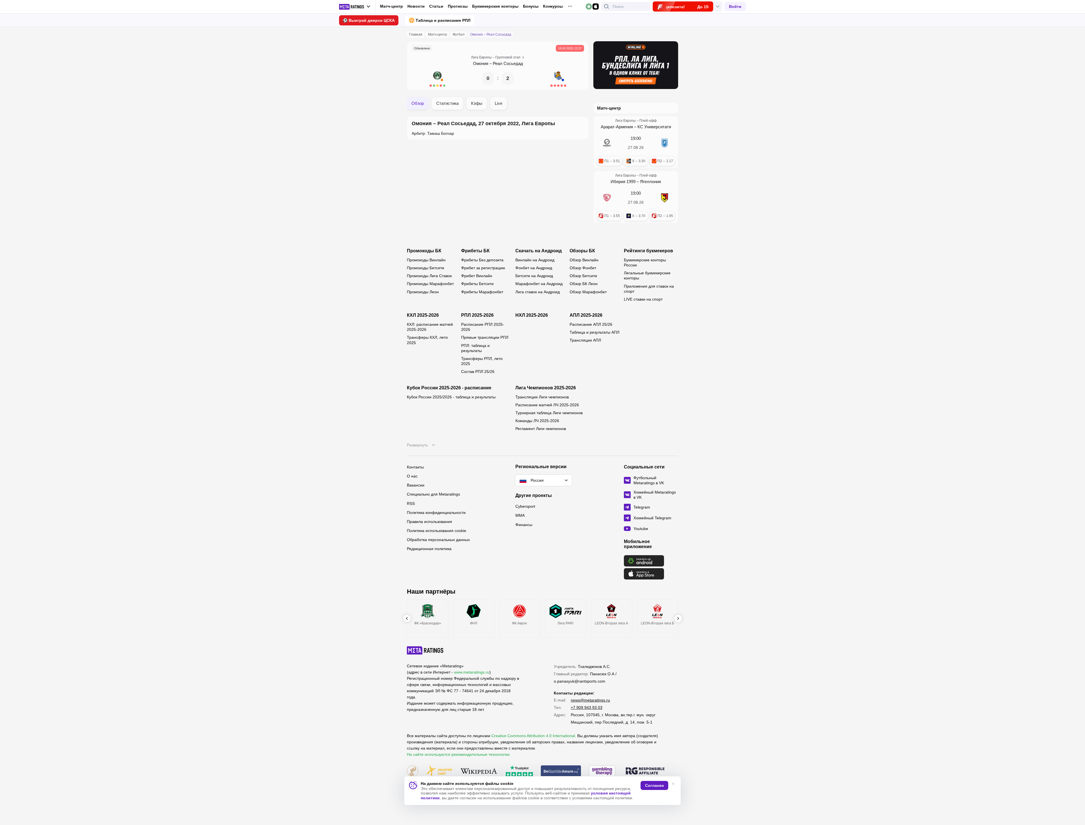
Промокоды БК (424, 251)
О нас (412, 476)
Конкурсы (553, 6)
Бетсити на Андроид (534, 275)
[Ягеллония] (664, 197)
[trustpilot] (519, 771)
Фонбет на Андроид (533, 268)
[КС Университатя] (664, 143)
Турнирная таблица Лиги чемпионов (549, 413)
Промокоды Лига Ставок (429, 275)
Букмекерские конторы (495, 6)
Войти (735, 6)
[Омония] (437, 78)
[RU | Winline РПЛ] (635, 65)
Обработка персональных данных (438, 539)
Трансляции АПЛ (585, 340)
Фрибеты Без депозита (482, 260)
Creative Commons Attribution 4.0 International (533, 735)
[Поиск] (606, 6)
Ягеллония (650, 181)
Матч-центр (391, 6)
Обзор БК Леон (584, 283)
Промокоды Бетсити (425, 268)
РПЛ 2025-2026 (477, 315)
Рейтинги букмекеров (648, 251)
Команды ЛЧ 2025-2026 (537, 420)
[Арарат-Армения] (607, 143)
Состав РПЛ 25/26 (477, 371)
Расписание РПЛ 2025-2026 (482, 327)
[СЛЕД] (678, 618)
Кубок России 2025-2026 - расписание (449, 388)
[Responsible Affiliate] (645, 771)
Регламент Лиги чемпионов (540, 428)
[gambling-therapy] (602, 771)
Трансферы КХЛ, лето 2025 (427, 340)
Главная (415, 34)
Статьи (436, 6)
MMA (520, 515)
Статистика (447, 103)
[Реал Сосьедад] (558, 78)
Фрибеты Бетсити (477, 283)
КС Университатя (654, 126)
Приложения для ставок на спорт (649, 289)
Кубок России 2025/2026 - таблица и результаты (451, 397)
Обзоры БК (582, 251)
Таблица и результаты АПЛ (594, 332)
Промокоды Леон (423, 292)
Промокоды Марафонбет (430, 283)
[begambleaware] (561, 771)
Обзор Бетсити (583, 275)
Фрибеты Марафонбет (482, 292)
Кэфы (476, 103)
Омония (480, 63)
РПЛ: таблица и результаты (475, 348)
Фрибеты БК (475, 251)
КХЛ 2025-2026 (423, 315)
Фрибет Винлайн (476, 275)
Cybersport (525, 506)
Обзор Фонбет (583, 268)
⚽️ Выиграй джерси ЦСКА (369, 20)
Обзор (417, 103)
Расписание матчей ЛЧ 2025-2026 (547, 405)
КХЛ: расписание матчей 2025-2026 (430, 327)
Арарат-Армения (617, 126)
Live (498, 103)
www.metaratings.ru (471, 672)
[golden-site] (439, 771)
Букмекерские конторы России (645, 262)
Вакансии (415, 485)
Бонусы (531, 6)
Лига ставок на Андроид (537, 292)
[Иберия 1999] (607, 197)
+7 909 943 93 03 (586, 707)
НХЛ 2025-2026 (531, 315)
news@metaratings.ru (590, 700)
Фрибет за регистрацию (483, 268)
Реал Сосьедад (508, 63)
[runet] (412, 771)
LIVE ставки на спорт (643, 299)
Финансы (523, 524)
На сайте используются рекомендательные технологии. (459, 754)
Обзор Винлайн (584, 260)
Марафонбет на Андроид (539, 283)
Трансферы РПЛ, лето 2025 (482, 361)
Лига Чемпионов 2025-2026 (545, 388)
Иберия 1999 (623, 181)
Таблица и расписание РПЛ (443, 20)
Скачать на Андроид (538, 251)
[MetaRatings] (425, 650)
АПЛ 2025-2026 (586, 315)
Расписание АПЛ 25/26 (591, 324)
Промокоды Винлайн (426, 260)
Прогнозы (458, 6)
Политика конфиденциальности (436, 512)
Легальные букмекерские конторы (647, 275)
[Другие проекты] (355, 7)
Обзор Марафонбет (588, 292)
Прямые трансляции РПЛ (484, 337)
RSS (411, 503)
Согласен (654, 785)
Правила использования (429, 521)
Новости (416, 6)
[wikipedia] (479, 771)
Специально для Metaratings (433, 494)
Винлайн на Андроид (534, 260)
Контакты (415, 467)
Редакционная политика (429, 548)
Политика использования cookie (436, 530)
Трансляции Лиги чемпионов (542, 397)
